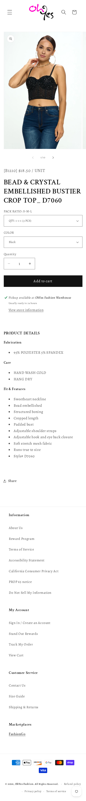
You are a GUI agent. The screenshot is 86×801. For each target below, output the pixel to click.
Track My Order (21, 644)
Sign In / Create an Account (29, 622)
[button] (9, 12)
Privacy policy (32, 791)
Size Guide (17, 696)
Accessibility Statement (26, 560)
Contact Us (17, 685)
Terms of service (56, 791)
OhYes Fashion (24, 784)
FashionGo (17, 734)
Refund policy (72, 784)
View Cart (16, 655)
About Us (15, 527)
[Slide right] (53, 157)
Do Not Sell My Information (30, 592)
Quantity (10, 254)
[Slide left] (33, 157)
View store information (26, 310)
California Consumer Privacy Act (33, 571)
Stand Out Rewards (23, 633)
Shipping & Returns (23, 707)
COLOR (9, 232)
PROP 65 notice (20, 581)
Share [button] (12, 480)
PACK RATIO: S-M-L (18, 211)
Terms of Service (21, 549)
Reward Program (21, 538)
